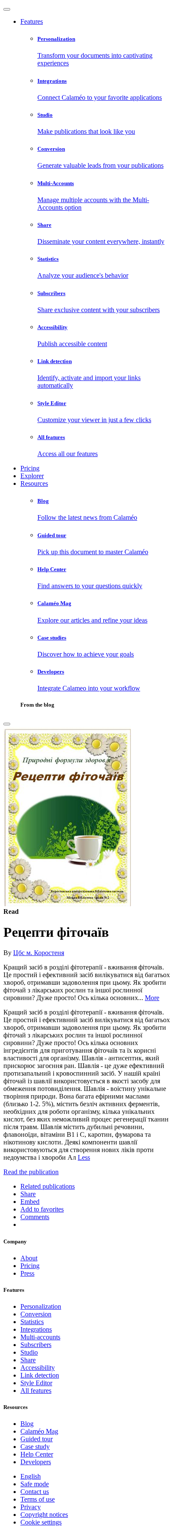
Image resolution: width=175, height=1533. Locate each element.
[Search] (6, 724)
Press (27, 1273)
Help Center (36, 1454)
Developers (35, 1461)
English (30, 1476)
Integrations (36, 1329)
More (152, 997)
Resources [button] (34, 483)
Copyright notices (44, 1514)
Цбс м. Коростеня (38, 952)
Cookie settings (41, 1522)
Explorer (32, 475)
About (28, 1258)
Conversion (35, 1314)
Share (28, 1360)
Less (84, 1157)
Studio (29, 1352)
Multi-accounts (40, 1337)
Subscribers (35, 1344)
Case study (35, 1446)
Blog (27, 1423)
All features (35, 1390)
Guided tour (36, 1439)
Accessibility (37, 1367)
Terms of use (37, 1499)
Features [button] (31, 21)
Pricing (30, 468)
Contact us (34, 1491)
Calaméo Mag (39, 1431)
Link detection (39, 1375)
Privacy (30, 1506)
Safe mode (34, 1484)
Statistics (32, 1321)
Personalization (40, 1306)
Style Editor (36, 1382)
